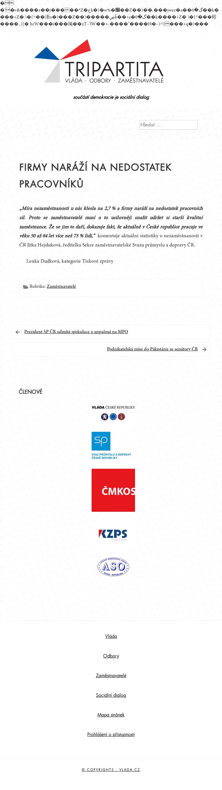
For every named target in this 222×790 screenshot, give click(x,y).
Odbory (111, 656)
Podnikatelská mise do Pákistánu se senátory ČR (152, 349)
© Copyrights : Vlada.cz (111, 770)
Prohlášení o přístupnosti (111, 734)
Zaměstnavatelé (61, 286)
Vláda (111, 636)
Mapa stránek (111, 715)
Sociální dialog (111, 695)
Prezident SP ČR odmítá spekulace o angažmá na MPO (76, 332)
